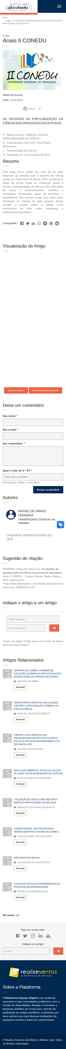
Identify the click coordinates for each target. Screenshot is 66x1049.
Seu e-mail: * (10, 429)
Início (5, 18)
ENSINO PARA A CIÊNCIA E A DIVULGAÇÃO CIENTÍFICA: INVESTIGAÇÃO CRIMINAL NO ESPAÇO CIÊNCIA (36, 705)
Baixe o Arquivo (17, 390)
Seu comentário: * (14, 443)
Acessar (20, 687)
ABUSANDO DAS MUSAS (27, 857)
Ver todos (9, 915)
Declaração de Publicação (46, 390)
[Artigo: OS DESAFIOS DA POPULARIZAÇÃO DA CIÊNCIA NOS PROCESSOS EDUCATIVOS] (22, 222)
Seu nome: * (10, 415)
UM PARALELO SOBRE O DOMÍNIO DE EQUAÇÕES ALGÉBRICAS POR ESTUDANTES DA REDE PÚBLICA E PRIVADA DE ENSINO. (37, 673)
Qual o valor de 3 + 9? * (17, 470)
